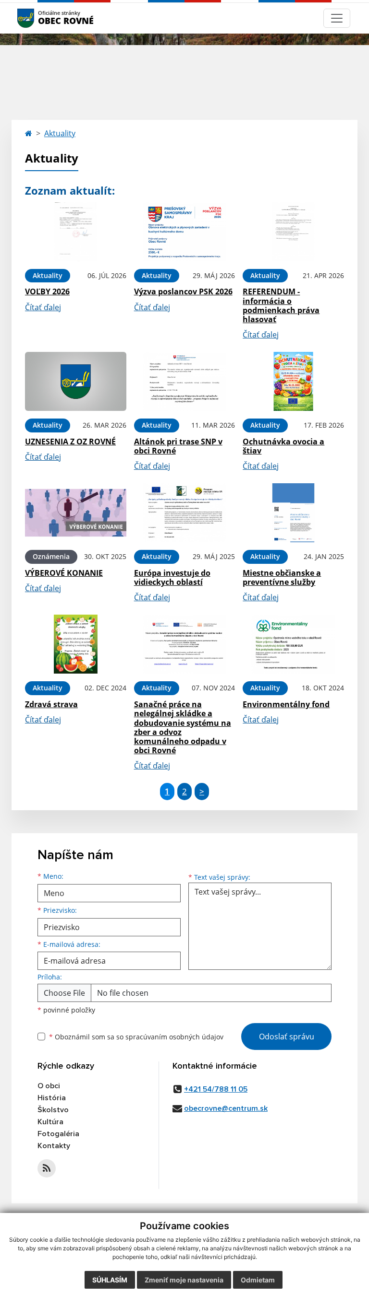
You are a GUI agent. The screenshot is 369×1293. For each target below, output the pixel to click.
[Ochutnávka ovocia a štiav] (293, 381)
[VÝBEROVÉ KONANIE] (75, 512)
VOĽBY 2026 (47, 291)
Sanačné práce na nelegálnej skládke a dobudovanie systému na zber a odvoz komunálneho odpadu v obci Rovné (182, 727)
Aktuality (59, 133)
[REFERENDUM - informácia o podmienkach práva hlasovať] (293, 231)
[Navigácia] (336, 18)
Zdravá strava (51, 704)
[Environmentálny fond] (293, 644)
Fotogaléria (58, 1134)
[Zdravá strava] (75, 644)
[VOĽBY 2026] (75, 231)
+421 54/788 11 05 (215, 1089)
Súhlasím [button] (109, 1280)
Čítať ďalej (43, 307)
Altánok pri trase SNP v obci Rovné (178, 446)
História (51, 1098)
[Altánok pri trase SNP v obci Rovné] (184, 381)
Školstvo (53, 1110)
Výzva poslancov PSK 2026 (183, 291)
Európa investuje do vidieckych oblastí (172, 577)
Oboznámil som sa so (136, 1036)
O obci (48, 1086)
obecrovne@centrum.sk (226, 1108)
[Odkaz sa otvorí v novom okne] (46, 1168)
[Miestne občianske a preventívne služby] (293, 512)
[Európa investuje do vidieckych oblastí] (184, 512)
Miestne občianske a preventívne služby (282, 577)
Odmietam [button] (258, 1280)
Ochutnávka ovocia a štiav (283, 446)
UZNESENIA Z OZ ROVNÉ (70, 441)
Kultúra (50, 1122)
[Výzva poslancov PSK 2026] (184, 231)
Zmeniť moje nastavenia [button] (184, 1280)
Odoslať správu (286, 1036)
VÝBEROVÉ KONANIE (64, 573)
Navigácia (40, 18)
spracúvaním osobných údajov (174, 1036)
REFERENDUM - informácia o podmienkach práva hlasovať (281, 305)
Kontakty (53, 1146)
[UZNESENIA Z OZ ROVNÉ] (75, 381)
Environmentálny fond (286, 704)
